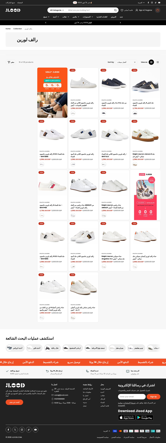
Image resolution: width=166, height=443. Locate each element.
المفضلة (20, 2)
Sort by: (111, 62)
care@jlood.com (61, 395)
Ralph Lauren (76, 100)
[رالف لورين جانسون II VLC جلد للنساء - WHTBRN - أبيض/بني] (42, 164)
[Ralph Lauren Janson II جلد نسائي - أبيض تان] (145, 134)
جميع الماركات (10, 2)
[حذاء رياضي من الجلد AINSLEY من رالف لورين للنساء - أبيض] (83, 185)
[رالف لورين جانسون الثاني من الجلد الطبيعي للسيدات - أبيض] (83, 83)
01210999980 (59, 399)
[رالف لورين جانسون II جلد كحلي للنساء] (145, 83)
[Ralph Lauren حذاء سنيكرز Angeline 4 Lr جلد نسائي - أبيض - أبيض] (104, 266)
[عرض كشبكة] (151, 62)
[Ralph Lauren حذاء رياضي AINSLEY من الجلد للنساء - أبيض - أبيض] (104, 215)
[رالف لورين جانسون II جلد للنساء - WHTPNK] (52, 185)
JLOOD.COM (17, 437)
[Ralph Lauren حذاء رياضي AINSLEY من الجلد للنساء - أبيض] (114, 185)
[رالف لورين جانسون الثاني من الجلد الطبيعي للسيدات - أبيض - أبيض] (73, 113)
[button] (45, 22)
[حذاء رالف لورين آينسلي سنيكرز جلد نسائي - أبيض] (145, 236)
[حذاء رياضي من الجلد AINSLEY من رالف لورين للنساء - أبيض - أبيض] (73, 215)
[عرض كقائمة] (157, 62)
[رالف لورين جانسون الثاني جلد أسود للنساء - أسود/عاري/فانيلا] (73, 164)
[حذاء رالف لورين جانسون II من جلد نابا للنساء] (114, 83)
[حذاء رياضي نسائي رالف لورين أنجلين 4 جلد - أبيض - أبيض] (73, 318)
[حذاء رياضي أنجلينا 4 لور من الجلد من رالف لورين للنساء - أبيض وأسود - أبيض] (42, 318)
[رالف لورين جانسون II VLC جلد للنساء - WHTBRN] (52, 134)
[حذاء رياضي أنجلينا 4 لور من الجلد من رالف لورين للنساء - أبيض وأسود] (52, 287)
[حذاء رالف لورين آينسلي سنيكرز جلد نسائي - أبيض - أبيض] (135, 266)
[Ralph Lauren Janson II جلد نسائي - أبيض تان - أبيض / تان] (135, 164)
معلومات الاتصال (154, 437)
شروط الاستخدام (130, 403)
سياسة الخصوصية (103, 437)
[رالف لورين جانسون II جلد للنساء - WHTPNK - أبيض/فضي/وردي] (42, 215)
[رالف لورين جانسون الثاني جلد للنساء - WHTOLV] (114, 134)
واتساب (133, 374)
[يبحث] (115, 10)
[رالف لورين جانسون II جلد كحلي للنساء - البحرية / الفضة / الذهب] (135, 113)
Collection (17, 29)
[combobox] (83, 10)
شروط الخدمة (142, 437)
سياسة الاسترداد (129, 437)
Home (8, 29)
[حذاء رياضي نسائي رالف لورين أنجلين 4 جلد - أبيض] (83, 287)
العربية (140, 2)
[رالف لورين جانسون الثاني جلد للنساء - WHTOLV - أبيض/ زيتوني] (104, 164)
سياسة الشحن (116, 437)
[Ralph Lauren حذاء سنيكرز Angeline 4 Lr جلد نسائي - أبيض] (114, 236)
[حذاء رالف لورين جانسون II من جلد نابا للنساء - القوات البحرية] (104, 113)
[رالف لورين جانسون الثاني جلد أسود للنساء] (83, 134)
